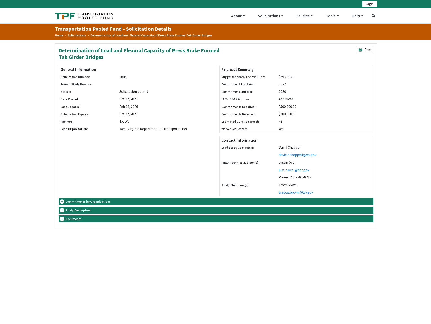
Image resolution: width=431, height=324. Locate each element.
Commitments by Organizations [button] (88, 202)
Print (368, 50)
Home (59, 35)
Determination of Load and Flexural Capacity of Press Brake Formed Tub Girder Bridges (151, 35)
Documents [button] (73, 219)
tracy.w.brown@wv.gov (296, 192)
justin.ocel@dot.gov (294, 170)
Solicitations (77, 35)
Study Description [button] (78, 210)
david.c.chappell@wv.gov (297, 155)
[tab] (216, 201)
